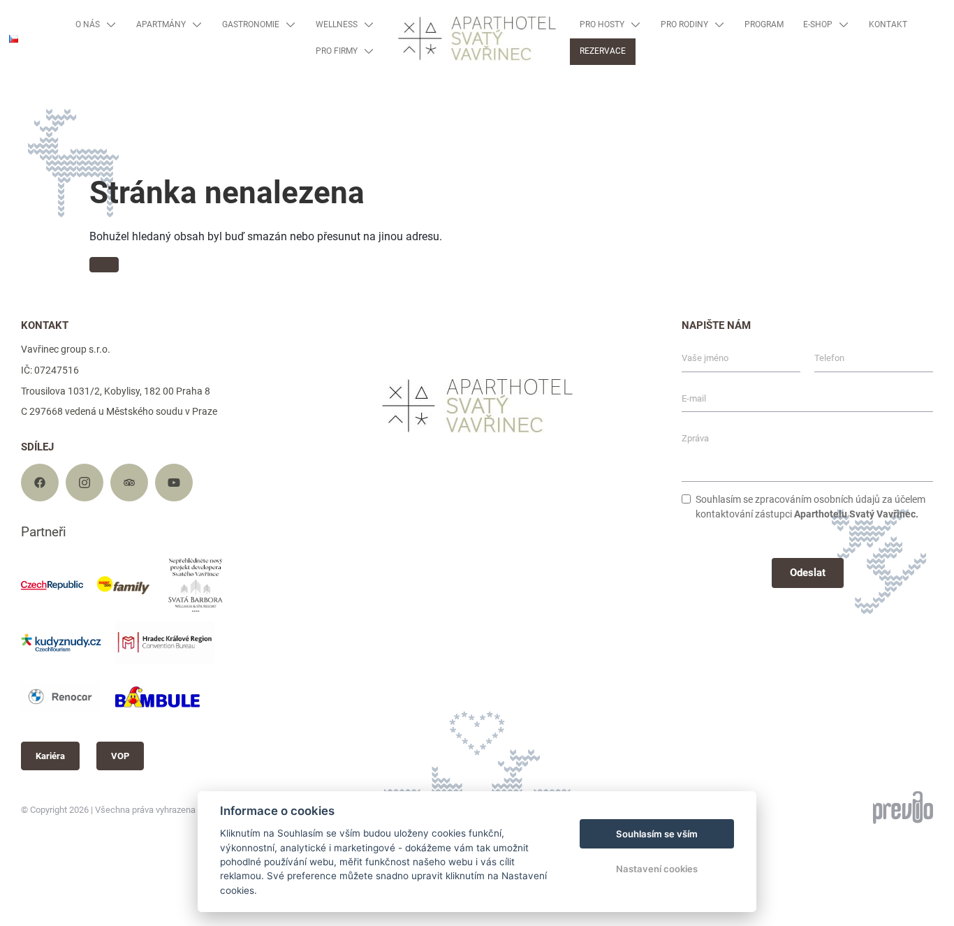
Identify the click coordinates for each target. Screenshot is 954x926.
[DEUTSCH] (19, 80)
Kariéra (50, 756)
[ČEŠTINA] (13, 38)
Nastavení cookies (657, 868)
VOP (120, 756)
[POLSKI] (19, 102)
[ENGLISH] (19, 59)
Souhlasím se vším (657, 833)
